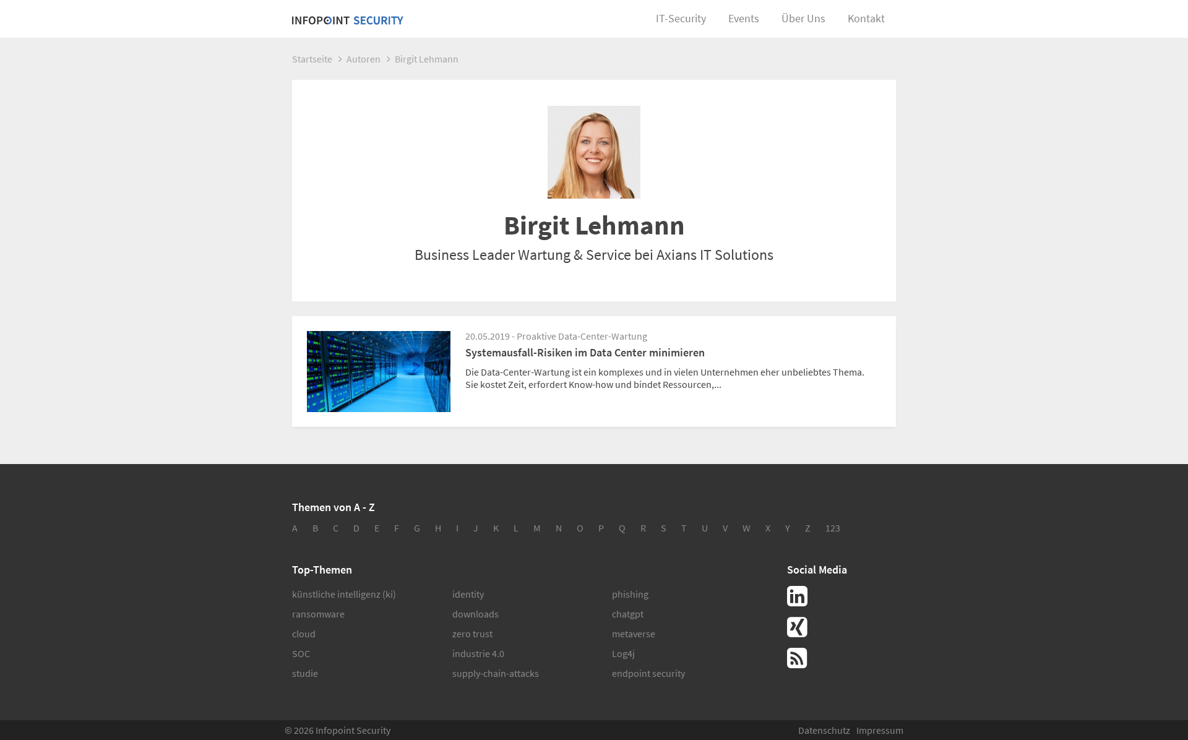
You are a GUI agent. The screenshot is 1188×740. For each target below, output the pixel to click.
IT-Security (681, 18)
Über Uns (803, 18)
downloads (475, 614)
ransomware (318, 614)
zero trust (472, 633)
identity (468, 594)
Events (743, 18)
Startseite (312, 59)
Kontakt (866, 18)
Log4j (623, 653)
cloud (304, 633)
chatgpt (628, 614)
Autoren (363, 59)
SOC (301, 653)
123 (832, 528)
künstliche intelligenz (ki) (344, 594)
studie (305, 673)
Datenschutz (824, 730)
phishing (630, 594)
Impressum (879, 730)
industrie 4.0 (478, 653)
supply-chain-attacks (495, 673)
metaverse (633, 633)
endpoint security (648, 673)
